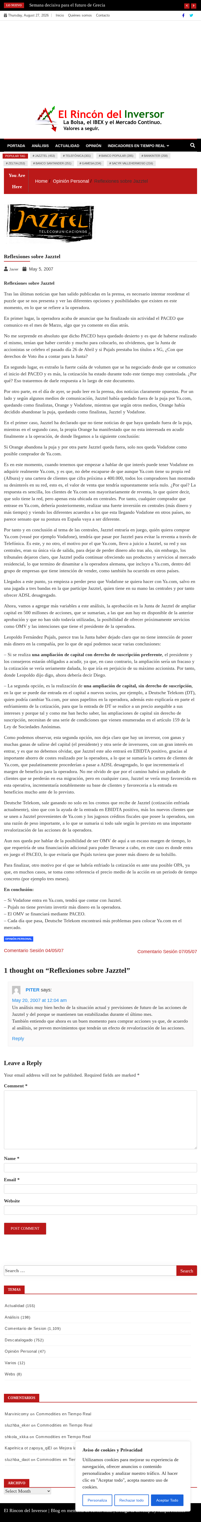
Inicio (60, 15)
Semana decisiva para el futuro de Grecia (67, 5)
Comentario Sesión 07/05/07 (167, 951)
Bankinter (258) (156, 155)
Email (12, 1179)
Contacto (103, 15)
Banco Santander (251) (53, 163)
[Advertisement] (100, 60)
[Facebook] (184, 15)
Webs (10, 1374)
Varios (10, 1363)
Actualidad (67, 146)
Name (11, 1158)
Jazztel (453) (45, 155)
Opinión (93, 146)
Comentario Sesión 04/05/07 (34, 950)
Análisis (40, 146)
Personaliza (97, 1500)
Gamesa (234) (91, 163)
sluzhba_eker (17, 1425)
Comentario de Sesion (25, 1328)
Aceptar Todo (167, 1500)
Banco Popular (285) (117, 155)
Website (12, 1200)
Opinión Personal (18, 938)
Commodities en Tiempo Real (63, 1414)
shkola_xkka (17, 1436)
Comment (15, 1085)
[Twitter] (191, 15)
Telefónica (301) (78, 155)
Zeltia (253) (16, 163)
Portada (16, 146)
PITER (33, 989)
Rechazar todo (131, 1500)
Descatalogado (19, 1340)
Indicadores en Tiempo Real (136, 146)
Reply (18, 1038)
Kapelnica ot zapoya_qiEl (28, 1448)
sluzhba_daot (17, 1459)
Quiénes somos (80, 15)
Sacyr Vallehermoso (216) (132, 163)
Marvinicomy (17, 1414)
